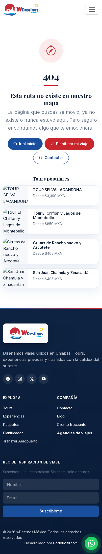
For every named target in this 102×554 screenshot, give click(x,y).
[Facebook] (8, 379)
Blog (61, 416)
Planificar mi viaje (72, 143)
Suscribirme (51, 511)
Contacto (65, 408)
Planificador (13, 433)
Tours (8, 408)
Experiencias (14, 416)
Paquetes (11, 424)
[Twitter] (32, 379)
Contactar (54, 157)
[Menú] (92, 10)
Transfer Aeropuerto (20, 441)
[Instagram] (20, 379)
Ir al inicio (28, 143)
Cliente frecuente (71, 424)
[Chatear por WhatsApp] (91, 543)
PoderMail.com (65, 543)
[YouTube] (44, 379)
